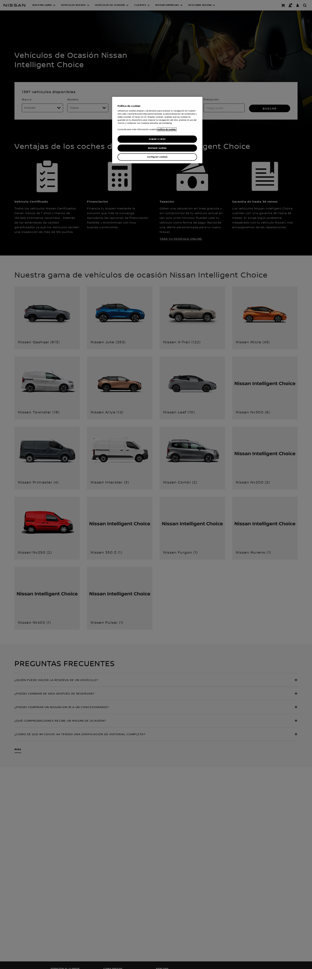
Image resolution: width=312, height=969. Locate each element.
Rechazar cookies (157, 148)
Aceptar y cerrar (157, 139)
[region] (157, 130)
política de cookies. (167, 129)
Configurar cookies (157, 157)
